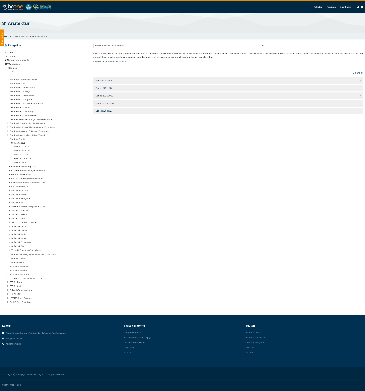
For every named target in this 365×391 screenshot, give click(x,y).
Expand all (358, 72)
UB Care (250, 352)
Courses (14, 36)
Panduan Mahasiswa (256, 337)
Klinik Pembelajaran (255, 342)
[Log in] (362, 7)
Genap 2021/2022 (104, 95)
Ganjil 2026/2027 (104, 110)
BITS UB (127, 352)
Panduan (331, 6)
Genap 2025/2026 (105, 103)
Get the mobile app (11, 384)
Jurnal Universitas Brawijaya (137, 337)
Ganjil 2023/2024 (104, 80)
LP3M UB (250, 347)
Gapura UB (129, 347)
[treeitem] (45, 177)
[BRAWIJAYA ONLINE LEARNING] (27, 7)
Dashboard (345, 6)
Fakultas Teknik (27, 36)
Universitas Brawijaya (134, 342)
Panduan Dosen (253, 332)
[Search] (358, 7)
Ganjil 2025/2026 (104, 88)
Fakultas (318, 6)
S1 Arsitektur (42, 36)
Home (4, 36)
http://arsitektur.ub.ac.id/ (115, 61)
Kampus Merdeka (132, 332)
